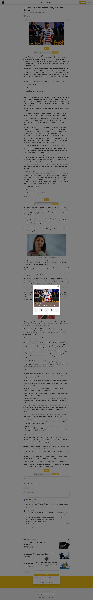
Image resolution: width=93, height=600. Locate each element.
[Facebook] (41, 310)
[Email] (46, 310)
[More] (57, 310)
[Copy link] (36, 310)
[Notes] (52, 310)
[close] (59, 287)
